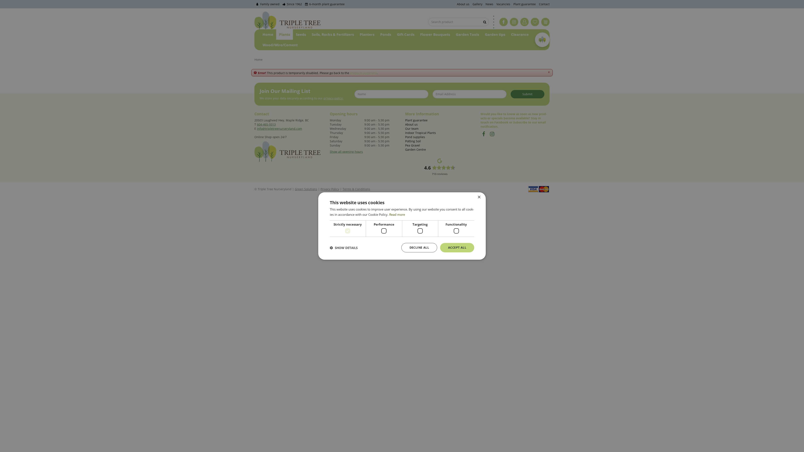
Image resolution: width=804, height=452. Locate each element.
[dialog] (402, 226)
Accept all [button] (457, 247)
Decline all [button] (419, 247)
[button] (344, 247)
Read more (397, 214)
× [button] (479, 197)
